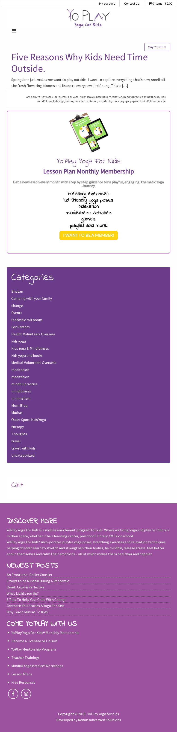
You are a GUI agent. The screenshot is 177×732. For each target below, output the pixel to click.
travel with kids (23, 448)
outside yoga (121, 101)
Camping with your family (31, 298)
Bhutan (17, 291)
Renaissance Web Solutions (99, 720)
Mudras (17, 412)
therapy (17, 426)
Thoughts (19, 434)
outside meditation (86, 101)
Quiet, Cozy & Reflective (25, 587)
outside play (105, 101)
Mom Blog (19, 405)
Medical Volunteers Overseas (33, 362)
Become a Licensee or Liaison (34, 641)
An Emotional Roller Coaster (29, 574)
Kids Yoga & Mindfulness (94, 96)
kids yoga (73, 96)
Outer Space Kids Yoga (28, 419)
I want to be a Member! (88, 235)
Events (16, 312)
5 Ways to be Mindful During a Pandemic (38, 581)
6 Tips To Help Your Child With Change (36, 599)
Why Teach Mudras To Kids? (28, 612)
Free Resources (23, 682)
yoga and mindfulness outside (147, 101)
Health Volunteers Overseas (33, 334)
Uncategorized (23, 455)
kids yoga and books (27, 355)
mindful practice (133, 96)
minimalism (20, 398)
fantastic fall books (26, 319)
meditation (115, 96)
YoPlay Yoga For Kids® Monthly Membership (45, 632)
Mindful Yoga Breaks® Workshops (37, 665)
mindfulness (151, 96)
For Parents (59, 96)
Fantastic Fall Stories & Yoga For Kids (35, 605)
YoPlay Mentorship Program (33, 649)
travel (16, 441)
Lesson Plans (21, 674)
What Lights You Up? (23, 593)
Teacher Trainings (25, 657)
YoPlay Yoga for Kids (88, 18)
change (17, 305)
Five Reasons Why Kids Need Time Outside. (79, 62)
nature (69, 101)
